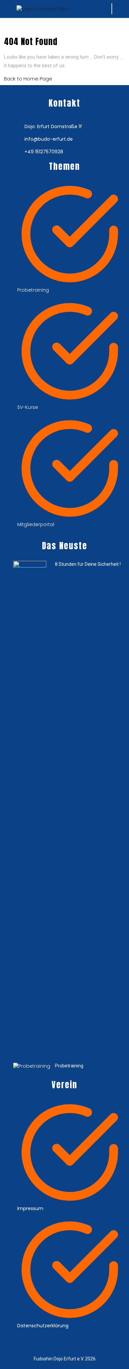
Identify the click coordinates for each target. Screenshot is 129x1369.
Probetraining (69, 1065)
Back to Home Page (28, 78)
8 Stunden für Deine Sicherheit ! (88, 564)
